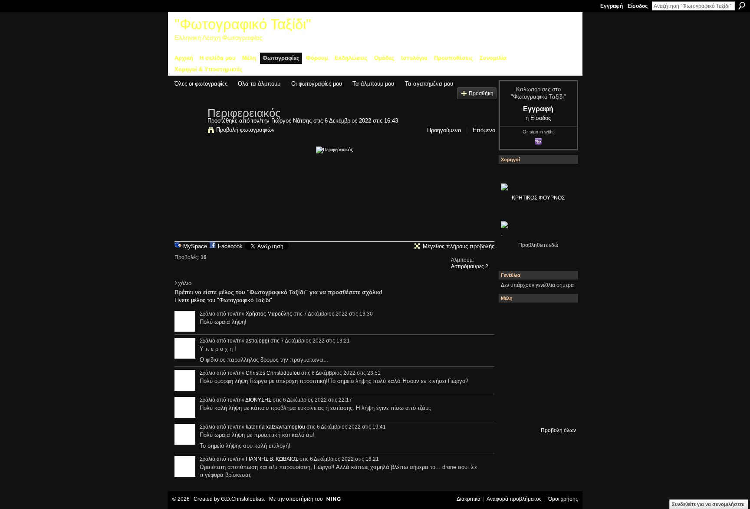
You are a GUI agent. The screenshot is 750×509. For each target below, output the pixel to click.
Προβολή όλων (558, 430)
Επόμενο (484, 130)
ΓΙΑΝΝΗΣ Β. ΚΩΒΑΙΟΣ (272, 459)
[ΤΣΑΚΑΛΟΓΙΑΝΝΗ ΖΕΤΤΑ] (512, 410)
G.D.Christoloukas (242, 499)
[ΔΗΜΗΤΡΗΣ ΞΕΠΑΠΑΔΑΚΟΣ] (559, 340)
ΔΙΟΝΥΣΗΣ (258, 400)
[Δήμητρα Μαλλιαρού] (559, 316)
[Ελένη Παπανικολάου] (559, 363)
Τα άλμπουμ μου (373, 83)
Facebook (230, 246)
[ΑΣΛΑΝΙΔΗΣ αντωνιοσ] (512, 363)
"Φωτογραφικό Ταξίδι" (242, 24)
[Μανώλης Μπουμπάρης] (512, 387)
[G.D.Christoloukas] (559, 410)
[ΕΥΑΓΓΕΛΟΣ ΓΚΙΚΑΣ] (536, 387)
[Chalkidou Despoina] (512, 340)
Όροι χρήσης (563, 499)
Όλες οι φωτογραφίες (200, 83)
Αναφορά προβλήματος (514, 499)
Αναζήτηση (741, 6)
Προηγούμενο (444, 130)
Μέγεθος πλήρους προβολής (458, 246)
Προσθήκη (481, 93)
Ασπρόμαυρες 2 (469, 266)
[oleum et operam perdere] (536, 316)
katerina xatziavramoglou (275, 427)
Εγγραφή (611, 6)
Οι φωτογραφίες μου (316, 83)
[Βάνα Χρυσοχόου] (536, 340)
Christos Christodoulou (273, 373)
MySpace (195, 246)
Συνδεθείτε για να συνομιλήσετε (708, 504)
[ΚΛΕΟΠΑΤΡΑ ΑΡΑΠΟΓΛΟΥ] (536, 363)
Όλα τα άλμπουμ (259, 83)
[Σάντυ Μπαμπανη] (559, 387)
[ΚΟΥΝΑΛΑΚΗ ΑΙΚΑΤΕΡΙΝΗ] (512, 316)
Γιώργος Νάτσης (291, 120)
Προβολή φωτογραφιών (245, 129)
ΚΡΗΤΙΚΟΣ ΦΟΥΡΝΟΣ (538, 198)
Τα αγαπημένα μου (429, 83)
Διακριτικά (468, 499)
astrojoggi (257, 341)
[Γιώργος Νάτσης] (188, 131)
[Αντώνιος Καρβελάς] (536, 410)
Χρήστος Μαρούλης (269, 314)
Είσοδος (638, 6)
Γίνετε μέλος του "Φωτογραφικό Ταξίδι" (223, 300)
